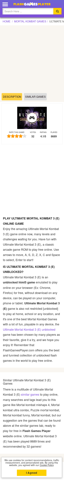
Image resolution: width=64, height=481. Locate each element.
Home (7, 21)
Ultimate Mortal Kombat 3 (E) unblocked (29, 329)
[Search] (57, 11)
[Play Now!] (32, 118)
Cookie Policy (46, 465)
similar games (30, 394)
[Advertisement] (32, 59)
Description (12, 97)
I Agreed (31, 473)
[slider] (17, 136)
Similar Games (35, 97)
